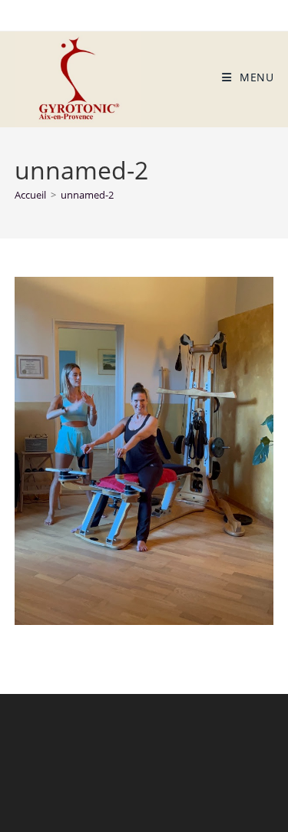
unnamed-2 (87, 195)
